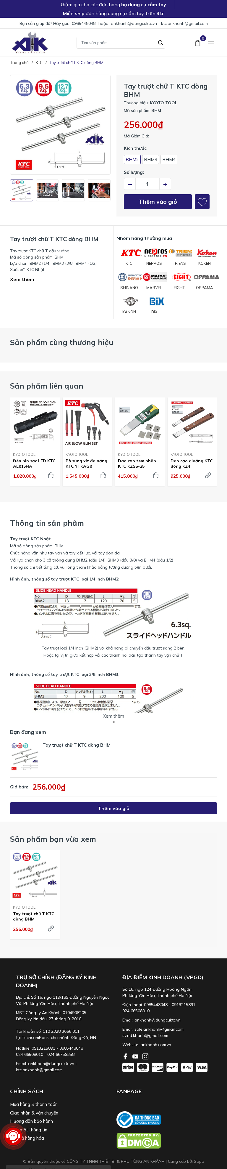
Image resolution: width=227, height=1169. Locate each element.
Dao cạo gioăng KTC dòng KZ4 (192, 463)
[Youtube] (136, 1056)
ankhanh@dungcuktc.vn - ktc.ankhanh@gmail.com (159, 23)
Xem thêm (22, 279)
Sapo (199, 1161)
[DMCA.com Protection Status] (166, 1140)
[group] (60, 124)
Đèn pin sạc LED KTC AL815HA (34, 463)
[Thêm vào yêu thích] (202, 201)
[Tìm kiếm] (161, 42)
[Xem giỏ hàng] (198, 42)
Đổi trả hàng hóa (27, 1138)
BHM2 (132, 159)
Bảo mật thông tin (28, 1130)
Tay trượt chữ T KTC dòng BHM (33, 916)
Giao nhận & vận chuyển (34, 1113)
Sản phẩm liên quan (46, 385)
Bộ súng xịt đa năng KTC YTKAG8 (86, 463)
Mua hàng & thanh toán (34, 1104)
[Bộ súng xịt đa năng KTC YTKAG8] (87, 422)
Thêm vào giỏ (158, 201)
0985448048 (83, 23)
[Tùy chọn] (208, 475)
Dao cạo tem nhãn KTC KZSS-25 (137, 463)
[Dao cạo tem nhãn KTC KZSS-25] (140, 422)
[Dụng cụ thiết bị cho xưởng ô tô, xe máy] (30, 42)
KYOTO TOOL (24, 454)
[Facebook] (125, 1056)
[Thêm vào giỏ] (51, 475)
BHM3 (150, 159)
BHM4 (169, 159)
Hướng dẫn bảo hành (31, 1121)
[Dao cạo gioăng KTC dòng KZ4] (192, 422)
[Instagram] (145, 1056)
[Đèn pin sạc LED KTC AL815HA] (35, 422)
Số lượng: (134, 172)
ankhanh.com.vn (155, 1044)
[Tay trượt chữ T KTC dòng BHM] (35, 875)
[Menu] (211, 42)
